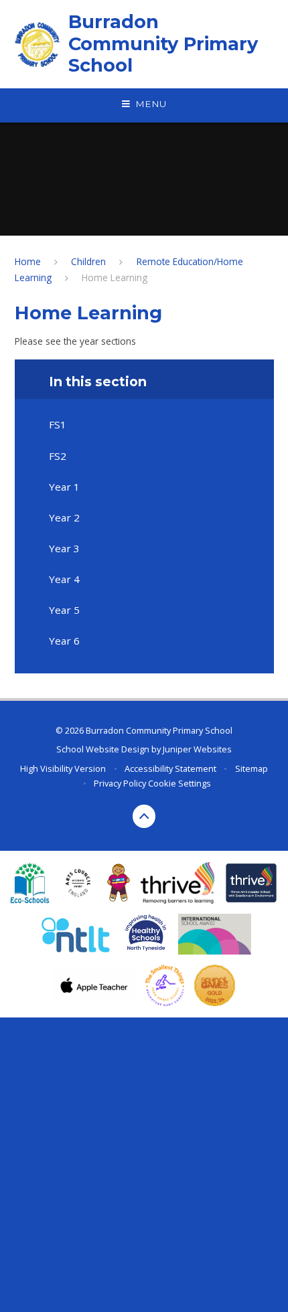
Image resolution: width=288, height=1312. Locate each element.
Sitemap (251, 768)
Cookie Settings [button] (179, 783)
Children (88, 261)
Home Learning (114, 277)
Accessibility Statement (170, 768)
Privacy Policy (120, 783)
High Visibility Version (63, 768)
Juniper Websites (197, 749)
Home (28, 261)
